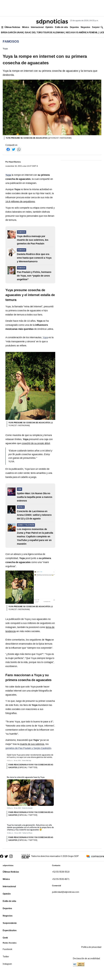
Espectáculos (10, 930)
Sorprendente (10, 923)
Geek (5, 938)
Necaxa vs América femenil (82, 32)
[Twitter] (13, 149)
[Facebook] (8, 149)
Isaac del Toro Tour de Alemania (44, 32)
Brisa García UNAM (12, 32)
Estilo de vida (61, 27)
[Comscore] (95, 856)
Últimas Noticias (12, 27)
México (25, 27)
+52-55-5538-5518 (60, 872)
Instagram (7, 964)
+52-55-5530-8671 (60, 879)
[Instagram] (11, 856)
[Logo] (52, 22)
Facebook (7, 949)
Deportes (74, 27)
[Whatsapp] (19, 149)
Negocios (85, 27)
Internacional (37, 27)
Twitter (6, 956)
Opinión (49, 27)
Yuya (5, 48)
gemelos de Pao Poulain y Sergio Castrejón (28, 748)
